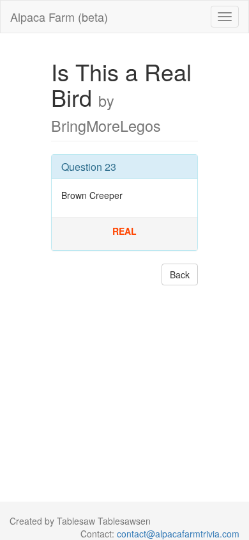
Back (180, 274)
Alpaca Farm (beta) (59, 16)
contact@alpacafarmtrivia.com (178, 533)
